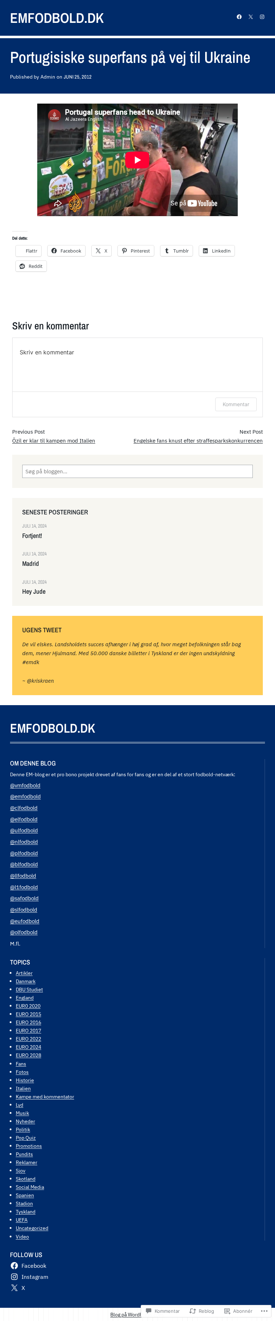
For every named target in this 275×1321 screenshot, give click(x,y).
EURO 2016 (28, 1022)
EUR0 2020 (28, 1005)
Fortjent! (32, 536)
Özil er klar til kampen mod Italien (53, 440)
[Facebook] (239, 17)
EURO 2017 (28, 1030)
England (25, 997)
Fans (21, 1063)
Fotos (22, 1071)
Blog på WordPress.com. (137, 1314)
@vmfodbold (25, 785)
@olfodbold (24, 932)
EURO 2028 (28, 1055)
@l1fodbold (24, 887)
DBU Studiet (29, 989)
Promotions (29, 1145)
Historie (25, 1080)
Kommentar (236, 404)
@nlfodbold (24, 841)
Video (22, 1236)
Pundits (24, 1154)
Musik (22, 1113)
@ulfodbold (24, 830)
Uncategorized (32, 1228)
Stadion (24, 1203)
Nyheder (25, 1121)
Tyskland (25, 1211)
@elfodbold (24, 819)
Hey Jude (33, 591)
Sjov (20, 1170)
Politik (23, 1129)
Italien (23, 1088)
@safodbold (24, 898)
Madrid (30, 563)
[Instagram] (262, 17)
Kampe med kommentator (45, 1096)
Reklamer (26, 1162)
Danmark (25, 981)
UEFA (22, 1219)
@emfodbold (25, 796)
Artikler (24, 972)
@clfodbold (24, 807)
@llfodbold (23, 875)
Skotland (25, 1178)
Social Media (30, 1186)
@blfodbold (24, 864)
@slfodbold (23, 909)
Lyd (19, 1104)
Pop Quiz (26, 1137)
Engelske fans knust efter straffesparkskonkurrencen (198, 440)
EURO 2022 (28, 1038)
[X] (251, 17)
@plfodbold (24, 853)
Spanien (25, 1195)
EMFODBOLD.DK (57, 17)
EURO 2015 (28, 1014)
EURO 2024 (28, 1046)
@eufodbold (24, 920)
